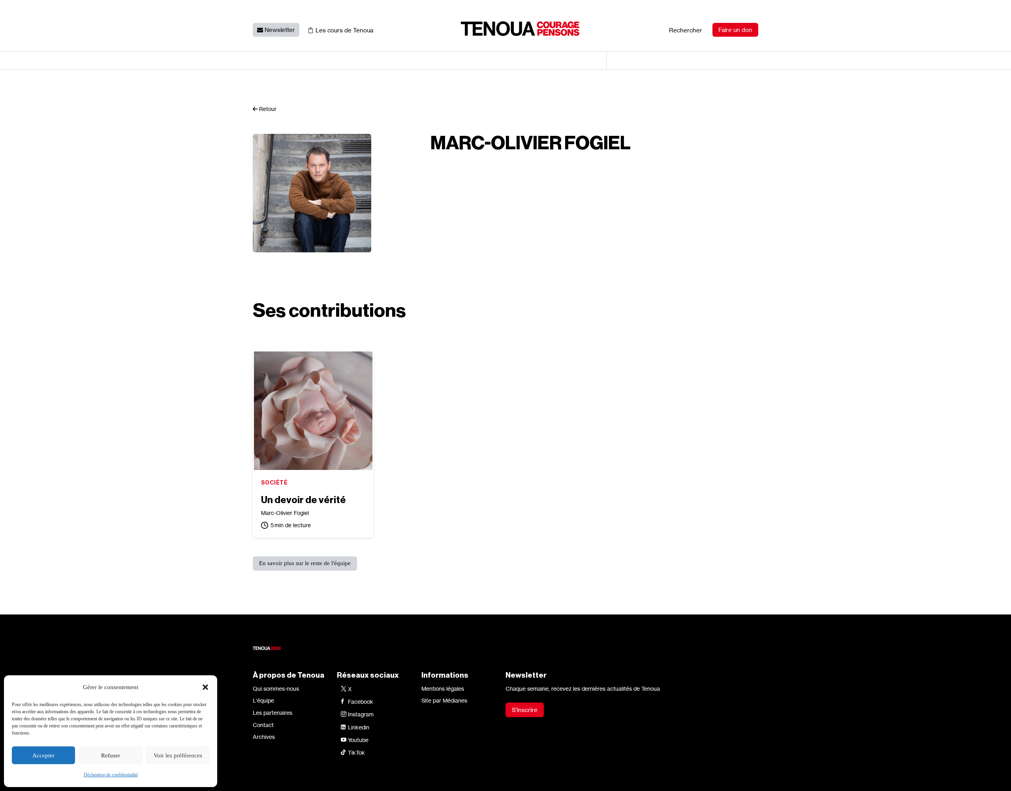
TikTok (356, 752)
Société (274, 482)
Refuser (110, 755)
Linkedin (358, 727)
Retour (266, 108)
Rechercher (685, 30)
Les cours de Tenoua (344, 30)
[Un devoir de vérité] (313, 410)
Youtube (358, 740)
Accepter (43, 755)
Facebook (360, 701)
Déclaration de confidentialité (111, 775)
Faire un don (735, 30)
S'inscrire (524, 710)
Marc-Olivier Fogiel (285, 512)
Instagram (361, 714)
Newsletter (280, 30)
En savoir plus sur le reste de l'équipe (305, 563)
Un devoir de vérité (303, 500)
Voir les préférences (178, 755)
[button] (205, 687)
